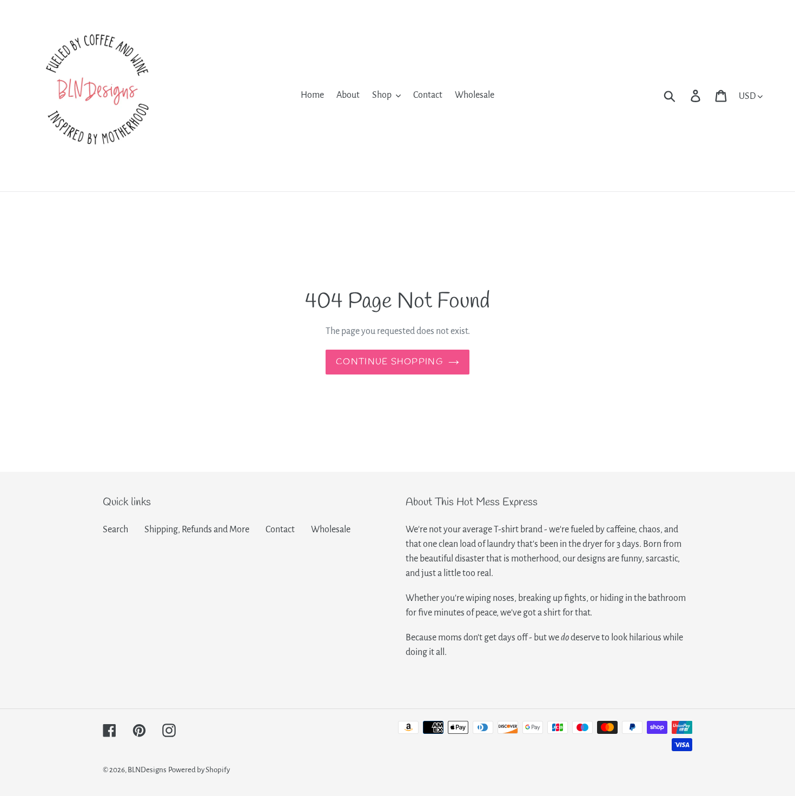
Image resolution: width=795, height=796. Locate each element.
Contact (280, 529)
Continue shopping (389, 361)
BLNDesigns (147, 770)
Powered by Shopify (199, 770)
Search (115, 529)
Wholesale (330, 529)
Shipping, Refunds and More (196, 529)
